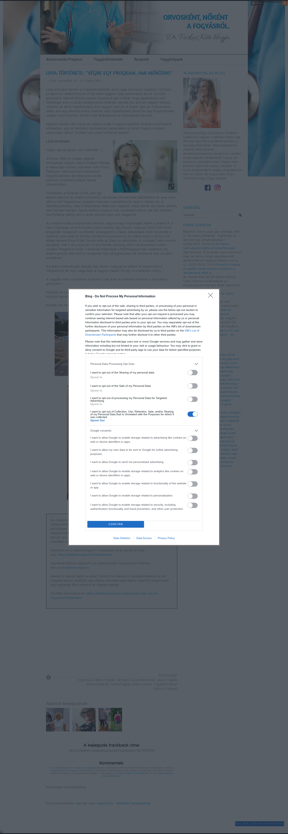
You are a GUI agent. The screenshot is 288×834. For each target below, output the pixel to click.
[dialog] (144, 417)
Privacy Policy (166, 538)
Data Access (144, 538)
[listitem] (144, 364)
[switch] (192, 372)
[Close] (212, 296)
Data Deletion (121, 538)
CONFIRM (116, 524)
